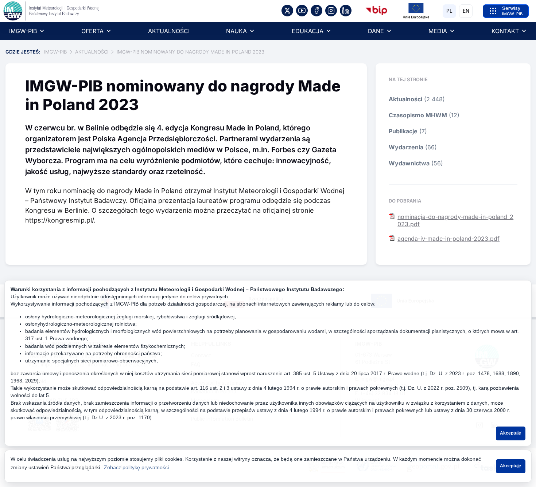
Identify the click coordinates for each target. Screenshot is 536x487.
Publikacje (403, 131)
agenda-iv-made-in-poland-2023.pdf (448, 238)
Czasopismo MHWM (418, 115)
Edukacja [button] (307, 31)
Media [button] (437, 31)
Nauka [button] (236, 31)
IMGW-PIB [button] (23, 31)
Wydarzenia (406, 147)
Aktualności (169, 31)
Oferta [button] (92, 31)
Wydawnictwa (409, 163)
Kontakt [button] (505, 31)
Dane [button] (376, 31)
